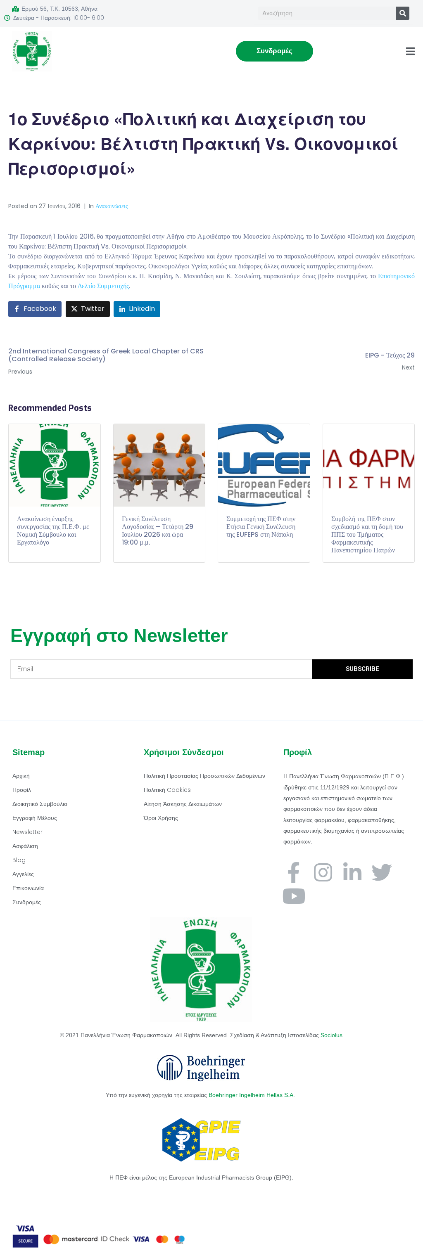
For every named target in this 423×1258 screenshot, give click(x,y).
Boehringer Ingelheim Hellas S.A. (253, 1095)
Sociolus (331, 1035)
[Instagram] (323, 872)
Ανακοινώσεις (111, 206)
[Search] (402, 13)
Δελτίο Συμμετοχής (103, 286)
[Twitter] (381, 872)
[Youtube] (293, 896)
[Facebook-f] (293, 872)
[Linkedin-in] (352, 872)
